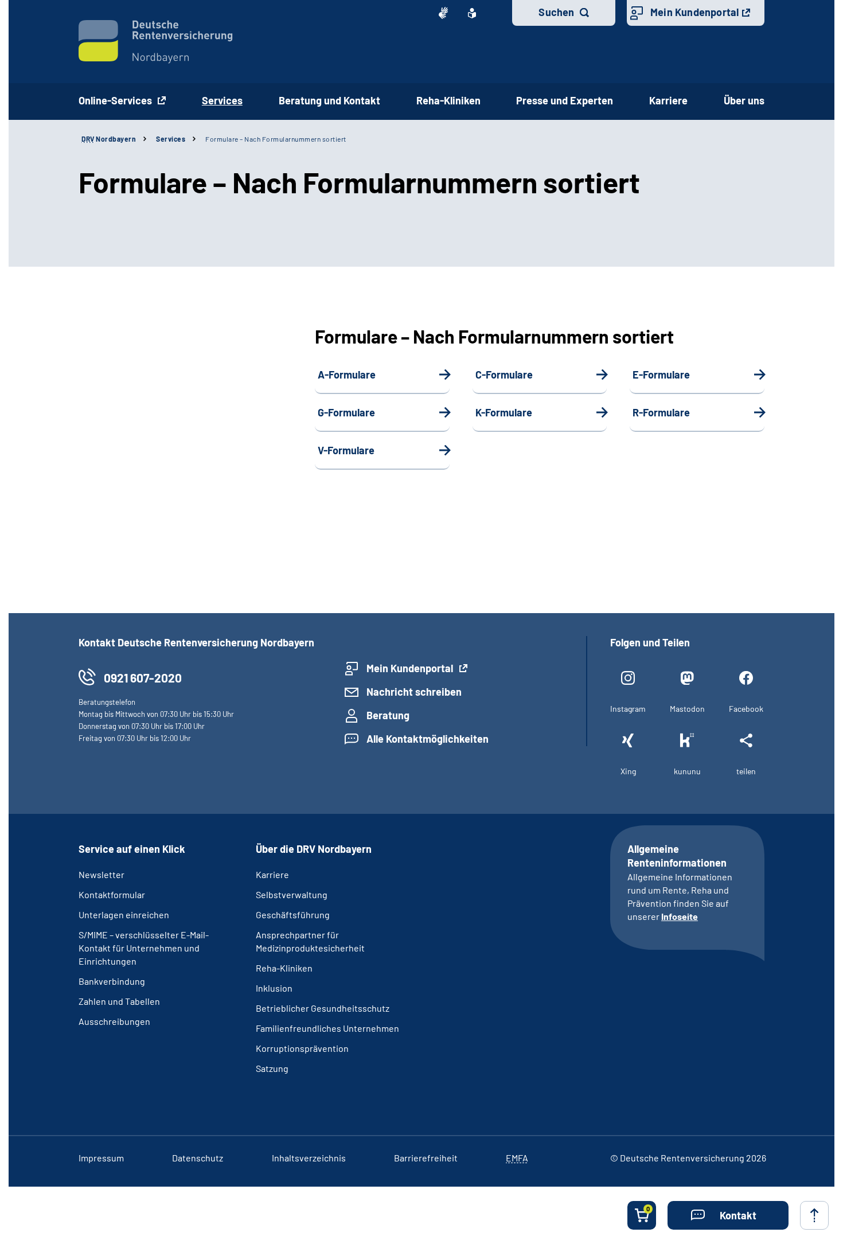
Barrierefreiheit (426, 1157)
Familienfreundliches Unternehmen (327, 1028)
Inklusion (274, 987)
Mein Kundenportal (694, 12)
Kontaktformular (112, 894)
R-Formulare (661, 412)
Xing (628, 771)
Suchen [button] (556, 12)
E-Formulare (661, 374)
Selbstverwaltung (291, 894)
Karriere (668, 100)
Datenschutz (197, 1157)
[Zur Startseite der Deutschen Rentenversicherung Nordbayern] (156, 42)
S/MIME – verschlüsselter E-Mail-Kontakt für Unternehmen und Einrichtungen (144, 947)
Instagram (628, 708)
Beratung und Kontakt (329, 100)
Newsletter (101, 874)
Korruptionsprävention (302, 1048)
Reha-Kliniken (448, 100)
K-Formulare (503, 412)
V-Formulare (346, 450)
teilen (746, 771)
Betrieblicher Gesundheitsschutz (322, 1008)
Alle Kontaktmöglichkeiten (427, 738)
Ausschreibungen (114, 1021)
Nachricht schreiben (414, 691)
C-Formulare (504, 374)
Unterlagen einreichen (124, 914)
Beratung (387, 715)
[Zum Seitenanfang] (814, 1215)
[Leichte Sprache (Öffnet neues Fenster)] (472, 13)
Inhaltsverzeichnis (309, 1157)
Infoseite (679, 916)
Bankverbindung (112, 981)
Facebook (746, 708)
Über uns (744, 100)
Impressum (101, 1157)
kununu (687, 771)
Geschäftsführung (293, 914)
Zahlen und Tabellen (119, 1001)
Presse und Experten (564, 100)
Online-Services (116, 100)
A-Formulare (347, 374)
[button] (728, 1215)
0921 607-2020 (143, 677)
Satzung (272, 1068)
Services (170, 139)
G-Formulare (346, 412)
